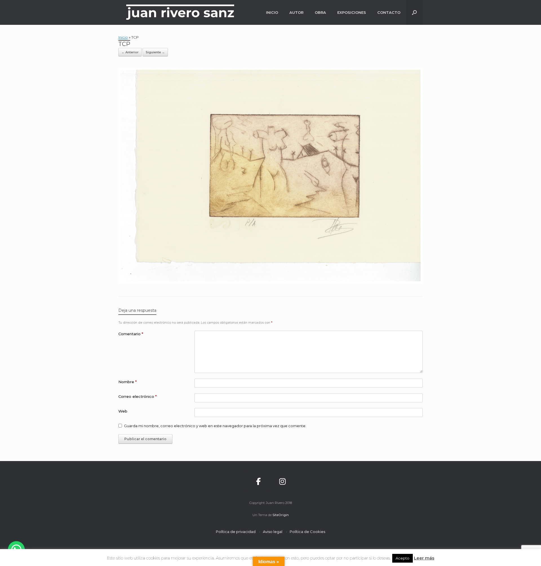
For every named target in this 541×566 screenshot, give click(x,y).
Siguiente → (155, 52)
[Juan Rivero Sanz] (180, 12)
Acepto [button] (402, 558)
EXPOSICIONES (351, 12)
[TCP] (270, 282)
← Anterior (130, 52)
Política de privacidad (236, 531)
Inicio (123, 37)
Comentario (130, 334)
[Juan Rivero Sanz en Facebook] (258, 481)
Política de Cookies (307, 531)
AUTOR (296, 12)
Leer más (424, 558)
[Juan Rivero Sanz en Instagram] (282, 481)
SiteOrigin (280, 515)
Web (122, 411)
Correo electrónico (137, 396)
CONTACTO (388, 12)
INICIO (272, 12)
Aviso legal (272, 531)
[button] (414, 12)
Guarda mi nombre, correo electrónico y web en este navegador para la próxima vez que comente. (215, 426)
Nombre (127, 381)
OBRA (320, 12)
